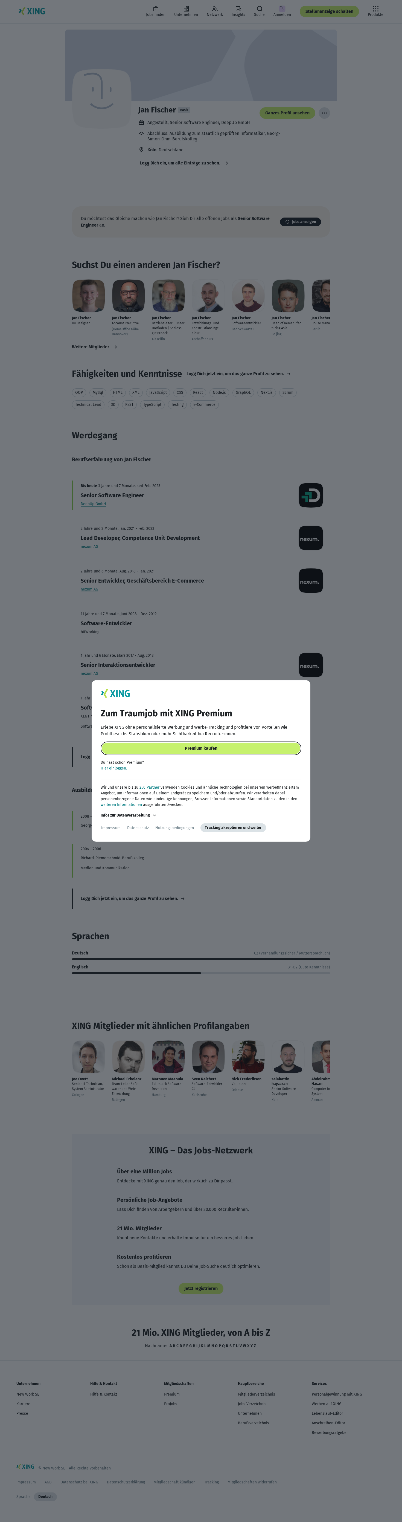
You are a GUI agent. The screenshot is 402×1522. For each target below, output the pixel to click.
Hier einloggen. (114, 768)
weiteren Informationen (121, 804)
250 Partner (149, 787)
